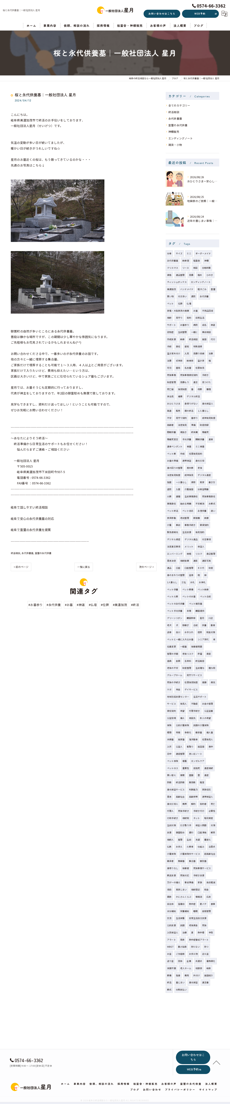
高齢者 (170, 424)
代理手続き (194, 710)
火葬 (169, 496)
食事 (213, 903)
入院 (187, 353)
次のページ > (146, 567)
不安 (169, 417)
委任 (178, 346)
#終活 (135, 605)
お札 (192, 582)
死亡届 (170, 389)
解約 (193, 803)
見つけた (206, 382)
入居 (178, 489)
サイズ (179, 253)
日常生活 (200, 317)
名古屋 (188, 367)
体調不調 (171, 968)
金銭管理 (206, 911)
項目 (169, 889)
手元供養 (186, 439)
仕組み (201, 846)
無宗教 (192, 782)
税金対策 (210, 632)
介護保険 (171, 853)
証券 (191, 575)
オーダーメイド (203, 253)
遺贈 (178, 496)
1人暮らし (172, 582)
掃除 (193, 482)
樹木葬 (190, 467)
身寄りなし (172, 868)
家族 (200, 882)
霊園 (191, 775)
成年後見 (189, 474)
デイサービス (191, 689)
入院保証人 (172, 932)
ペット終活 (172, 510)
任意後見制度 (191, 682)
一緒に (194, 332)
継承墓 (199, 732)
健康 (204, 682)
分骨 (169, 253)
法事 (211, 353)
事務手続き (190, 524)
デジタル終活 (193, 396)
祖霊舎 (196, 260)
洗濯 (198, 839)
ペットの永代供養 (176, 603)
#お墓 (69, 605)
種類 (169, 732)
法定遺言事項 (173, 546)
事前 (178, 524)
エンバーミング (174, 553)
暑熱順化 (210, 960)
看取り (190, 746)
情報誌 (199, 896)
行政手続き (172, 818)
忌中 (169, 753)
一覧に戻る (83, 567)
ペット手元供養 (174, 610)
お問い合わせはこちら (161, 13)
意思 (169, 796)
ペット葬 (171, 453)
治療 (184, 932)
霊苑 (178, 367)
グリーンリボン (174, 617)
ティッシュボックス (177, 281)
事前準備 (189, 882)
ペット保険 (172, 760)
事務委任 (171, 503)
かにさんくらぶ (183, 896)
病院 (195, 324)
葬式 (169, 989)
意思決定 (171, 560)
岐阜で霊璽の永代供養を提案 (31, 529)
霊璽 (213, 289)
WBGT (170, 946)
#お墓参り (35, 605)
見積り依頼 (198, 353)
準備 (193, 424)
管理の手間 (172, 653)
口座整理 (189, 567)
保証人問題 (201, 825)
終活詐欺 (180, 782)
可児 (169, 367)
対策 (213, 825)
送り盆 (170, 960)
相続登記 (195, 889)
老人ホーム (185, 968)
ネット (196, 818)
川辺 (210, 617)
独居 (169, 482)
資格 (169, 274)
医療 (206, 517)
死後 (204, 925)
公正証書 (208, 710)
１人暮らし (203, 410)
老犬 (169, 625)
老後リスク (187, 653)
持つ (206, 946)
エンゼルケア (197, 760)
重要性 (185, 768)
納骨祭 (190, 360)
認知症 (170, 332)
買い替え (171, 775)
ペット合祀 (205, 596)
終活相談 (15, 553)
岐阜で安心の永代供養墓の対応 (32, 518)
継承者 (170, 860)
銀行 (191, 832)
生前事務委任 (191, 496)
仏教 (169, 846)
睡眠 (195, 911)
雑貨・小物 (175, 145)
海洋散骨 (193, 739)
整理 (180, 839)
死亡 (213, 803)
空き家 (201, 360)
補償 (180, 396)
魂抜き (183, 432)
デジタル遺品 (191, 539)
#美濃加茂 (120, 605)
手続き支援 (198, 875)
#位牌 (105, 605)
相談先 (192, 717)
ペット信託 (187, 510)
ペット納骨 (203, 589)
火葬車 (190, 846)
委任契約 (171, 710)
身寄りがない (191, 403)
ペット (170, 303)
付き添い (182, 296)
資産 (208, 653)
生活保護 (180, 918)
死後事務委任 (208, 496)
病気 (213, 682)
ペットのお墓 (189, 596)
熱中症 (192, 903)
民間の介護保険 (201, 725)
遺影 (195, 560)
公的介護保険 (182, 725)
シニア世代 (203, 639)
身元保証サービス (176, 789)
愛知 (187, 346)
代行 (213, 339)
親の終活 (189, 410)
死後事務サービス (202, 868)
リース (185, 267)
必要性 (212, 810)
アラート (171, 939)
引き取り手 (185, 825)
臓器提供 (200, 610)
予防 (211, 932)
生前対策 (171, 825)
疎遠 (169, 410)
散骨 (213, 625)
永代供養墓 (27, 553)
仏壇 (189, 303)
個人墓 (209, 732)
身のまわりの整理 (176, 575)
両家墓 (181, 739)
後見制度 (182, 389)
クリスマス (172, 267)
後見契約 (200, 532)
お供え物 (193, 953)
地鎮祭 (199, 968)
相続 (169, 317)
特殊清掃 (197, 346)
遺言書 (205, 982)
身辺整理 (210, 553)
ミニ (189, 253)
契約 (189, 317)
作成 (182, 453)
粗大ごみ (202, 289)
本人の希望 (205, 717)
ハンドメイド (186, 289)
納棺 (189, 553)
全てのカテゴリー (179, 105)
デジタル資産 (173, 539)
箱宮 (202, 782)
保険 (169, 725)
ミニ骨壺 (200, 446)
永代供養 (204, 296)
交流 (169, 918)
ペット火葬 (172, 596)
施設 (204, 339)
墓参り (194, 417)
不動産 (194, 703)
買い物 (170, 296)
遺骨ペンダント (174, 446)
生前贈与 (200, 667)
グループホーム (174, 675)
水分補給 (171, 911)
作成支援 (171, 339)
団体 (180, 960)
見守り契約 (181, 417)
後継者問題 (196, 646)
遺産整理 (180, 753)
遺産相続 (208, 768)
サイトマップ (208, 1089)
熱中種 (201, 932)
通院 (193, 296)
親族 (169, 896)
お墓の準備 (172, 460)
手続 (169, 346)
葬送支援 (171, 875)
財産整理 (186, 667)
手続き (205, 374)
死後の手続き (173, 682)
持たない (195, 946)
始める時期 (185, 503)
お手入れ (189, 632)
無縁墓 (181, 860)
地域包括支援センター (178, 696)
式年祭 (179, 360)
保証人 (201, 546)
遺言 (195, 382)
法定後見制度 (173, 474)
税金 (206, 889)
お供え (179, 846)
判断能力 (193, 789)
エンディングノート (180, 138)
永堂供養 (202, 510)
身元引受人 (172, 803)
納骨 (182, 339)
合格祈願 (206, 267)
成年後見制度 (208, 417)
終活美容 (200, 660)
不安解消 (200, 503)
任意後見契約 (195, 453)
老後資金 (193, 925)
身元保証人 (207, 403)
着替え (207, 839)
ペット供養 (172, 589)
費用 (187, 975)
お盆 (169, 953)
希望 (182, 710)
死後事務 (171, 374)
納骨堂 (185, 260)
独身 (178, 975)
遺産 (206, 775)
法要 (169, 360)
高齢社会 (180, 796)
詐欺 (169, 782)
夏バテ (203, 903)
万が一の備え (173, 882)
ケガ (169, 689)
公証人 (179, 746)
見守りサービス (194, 675)
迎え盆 (205, 953)
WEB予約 (200, 13)
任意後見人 (207, 739)
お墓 (195, 310)
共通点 (199, 960)
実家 (202, 482)
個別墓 (203, 860)
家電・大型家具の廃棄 (178, 310)
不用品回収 (207, 310)
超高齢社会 (209, 853)
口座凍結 (202, 832)
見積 (191, 274)
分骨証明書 (203, 489)
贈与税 (212, 667)
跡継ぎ (185, 625)
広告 (208, 896)
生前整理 (182, 332)
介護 (169, 524)
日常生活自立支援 (198, 918)
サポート (171, 324)
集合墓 (192, 860)
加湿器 (201, 746)
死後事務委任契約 (189, 374)
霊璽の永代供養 (43, 553)
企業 (189, 960)
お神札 (202, 582)
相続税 (185, 818)
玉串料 (188, 660)
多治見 (170, 396)
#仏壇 (93, 605)
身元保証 (193, 982)
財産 (211, 567)
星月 (202, 617)
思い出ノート (195, 753)
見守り (179, 317)
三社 (183, 582)
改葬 (200, 389)
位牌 (180, 303)
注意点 (212, 846)
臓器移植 (191, 617)
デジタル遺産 (204, 474)
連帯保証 (186, 460)
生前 (189, 839)
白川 (178, 632)
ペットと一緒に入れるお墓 (180, 639)
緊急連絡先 (172, 532)
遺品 (169, 567)
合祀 (195, 625)
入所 (169, 746)
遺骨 (211, 439)
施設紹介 (208, 975)
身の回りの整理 (174, 467)
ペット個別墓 (195, 603)
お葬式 (212, 503)
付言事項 (206, 539)
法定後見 (182, 424)
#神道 (81, 605)
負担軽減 (210, 882)
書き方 (212, 482)
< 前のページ (21, 567)
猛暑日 (181, 903)
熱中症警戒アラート (199, 939)
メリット (189, 546)
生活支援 (186, 532)
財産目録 (204, 424)
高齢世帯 (193, 796)
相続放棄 (184, 560)
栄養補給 (184, 911)
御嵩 (182, 775)
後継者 (185, 868)
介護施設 (189, 489)
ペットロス (172, 768)
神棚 (206, 260)
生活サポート (199, 696)
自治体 (170, 903)
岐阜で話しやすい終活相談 (29, 507)
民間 (182, 925)
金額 (178, 660)
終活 (169, 982)
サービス (171, 703)
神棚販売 (173, 131)
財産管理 (171, 382)
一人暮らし (181, 482)
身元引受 (200, 460)
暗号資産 (208, 818)
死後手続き (183, 810)
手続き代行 (198, 810)
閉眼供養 (171, 432)
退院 (169, 489)
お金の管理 (207, 703)
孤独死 (196, 768)
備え (182, 717)
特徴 (178, 732)
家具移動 (171, 517)
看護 (184, 760)
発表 (182, 939)
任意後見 (200, 367)
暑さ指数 (182, 946)
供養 (204, 625)
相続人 (170, 839)
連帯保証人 (207, 796)
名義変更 (171, 646)
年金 (178, 689)
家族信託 (206, 789)
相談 (195, 267)
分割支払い (181, 989)
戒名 (204, 324)
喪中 (211, 746)
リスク (199, 553)
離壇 (208, 389)
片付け (196, 975)
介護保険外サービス (190, 853)
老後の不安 (172, 667)
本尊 (189, 610)
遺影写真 (206, 560)
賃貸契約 (204, 524)
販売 (178, 410)
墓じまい (180, 982)
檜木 (200, 274)
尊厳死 (205, 432)
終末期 (194, 432)
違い (213, 510)
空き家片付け (173, 353)
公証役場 (171, 717)
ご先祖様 (180, 953)
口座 (178, 567)
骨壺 (189, 446)
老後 (200, 467)
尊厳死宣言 (172, 439)
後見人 (183, 703)
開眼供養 (200, 439)
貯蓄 (200, 653)
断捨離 (196, 517)
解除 (213, 832)
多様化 (188, 732)
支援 (169, 832)
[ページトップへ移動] (216, 1062)
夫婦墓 (170, 739)
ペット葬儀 (187, 589)
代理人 (170, 810)
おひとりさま (173, 403)
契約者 (203, 803)
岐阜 (208, 968)
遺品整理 (180, 274)
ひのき (209, 274)
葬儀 (169, 975)
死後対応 (184, 875)
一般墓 (183, 646)
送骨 (169, 632)
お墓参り (184, 324)
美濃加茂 (171, 289)
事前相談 (206, 332)
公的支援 (171, 925)
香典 (169, 660)
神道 (213, 324)
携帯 (184, 803)
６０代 (201, 567)
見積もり (184, 382)
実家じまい (181, 889)
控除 (200, 632)
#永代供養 (54, 605)
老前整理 (184, 517)
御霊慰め (180, 832)
